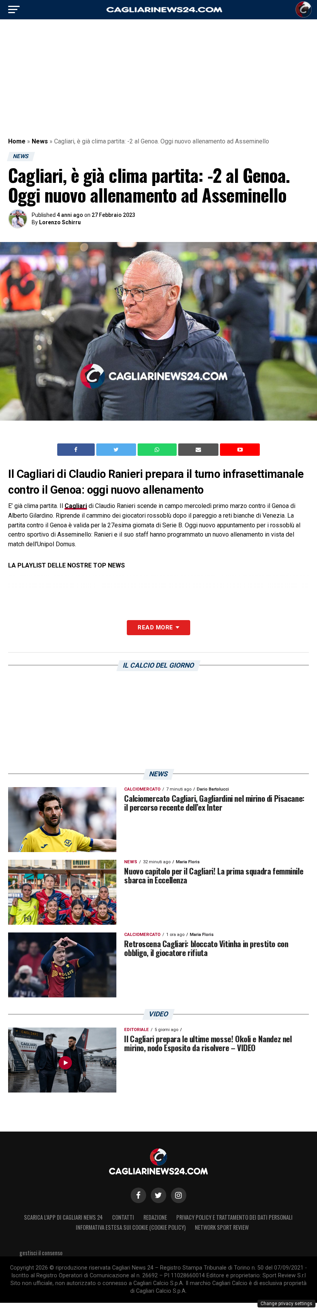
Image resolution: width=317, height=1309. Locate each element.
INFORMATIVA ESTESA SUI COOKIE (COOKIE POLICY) (131, 1227)
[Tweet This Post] (117, 449)
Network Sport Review (222, 1227)
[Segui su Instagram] (178, 1195)
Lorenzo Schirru (60, 222)
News (40, 141)
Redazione (155, 1217)
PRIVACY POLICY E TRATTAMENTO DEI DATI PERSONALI (234, 1217)
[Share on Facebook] (77, 449)
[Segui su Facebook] (138, 1195)
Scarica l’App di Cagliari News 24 (63, 1217)
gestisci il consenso (41, 1253)
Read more (155, 627)
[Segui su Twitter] (158, 1195)
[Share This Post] (158, 449)
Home (17, 141)
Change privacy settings (286, 1303)
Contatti (123, 1217)
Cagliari (76, 506)
